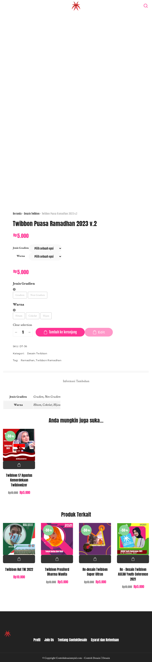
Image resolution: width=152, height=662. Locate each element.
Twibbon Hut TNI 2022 (19, 569)
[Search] (145, 6)
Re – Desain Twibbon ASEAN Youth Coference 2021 (133, 574)
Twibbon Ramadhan (48, 360)
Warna (21, 256)
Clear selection (22, 325)
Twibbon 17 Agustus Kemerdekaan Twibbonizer (19, 480)
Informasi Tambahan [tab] (76, 381)
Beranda (17, 213)
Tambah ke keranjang (63, 332)
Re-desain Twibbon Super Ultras (95, 572)
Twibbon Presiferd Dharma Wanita (57, 572)
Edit (101, 332)
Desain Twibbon (32, 213)
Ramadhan (28, 360)
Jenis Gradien (21, 248)
